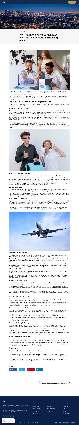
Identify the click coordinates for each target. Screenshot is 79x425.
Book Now (72, 2)
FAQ (41, 2)
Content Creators (66, 413)
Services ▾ (37, 2)
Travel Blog (65, 404)
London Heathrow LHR (52, 403)
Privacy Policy (66, 415)
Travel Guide (65, 406)
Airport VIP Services (36, 403)
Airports (31, 2)
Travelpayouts (19, 259)
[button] (13, 369)
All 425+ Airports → (51, 411)
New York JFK (50, 406)
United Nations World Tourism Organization (21, 329)
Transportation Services (37, 415)
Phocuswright (12, 179)
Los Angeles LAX (51, 408)
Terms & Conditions (67, 416)
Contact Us (47, 2)
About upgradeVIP (67, 403)
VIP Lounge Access (36, 408)
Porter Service (35, 413)
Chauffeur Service (35, 411)
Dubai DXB (49, 404)
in (10, 416)
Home (26, 2)
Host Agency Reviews (16, 286)
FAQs (64, 408)
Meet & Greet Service (36, 404)
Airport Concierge (35, 406)
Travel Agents (66, 411)
